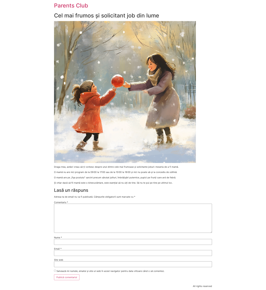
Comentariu (61, 202)
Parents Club (71, 5)
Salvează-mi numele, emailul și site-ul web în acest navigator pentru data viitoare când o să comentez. (110, 271)
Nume (58, 237)
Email (58, 249)
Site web (58, 260)
